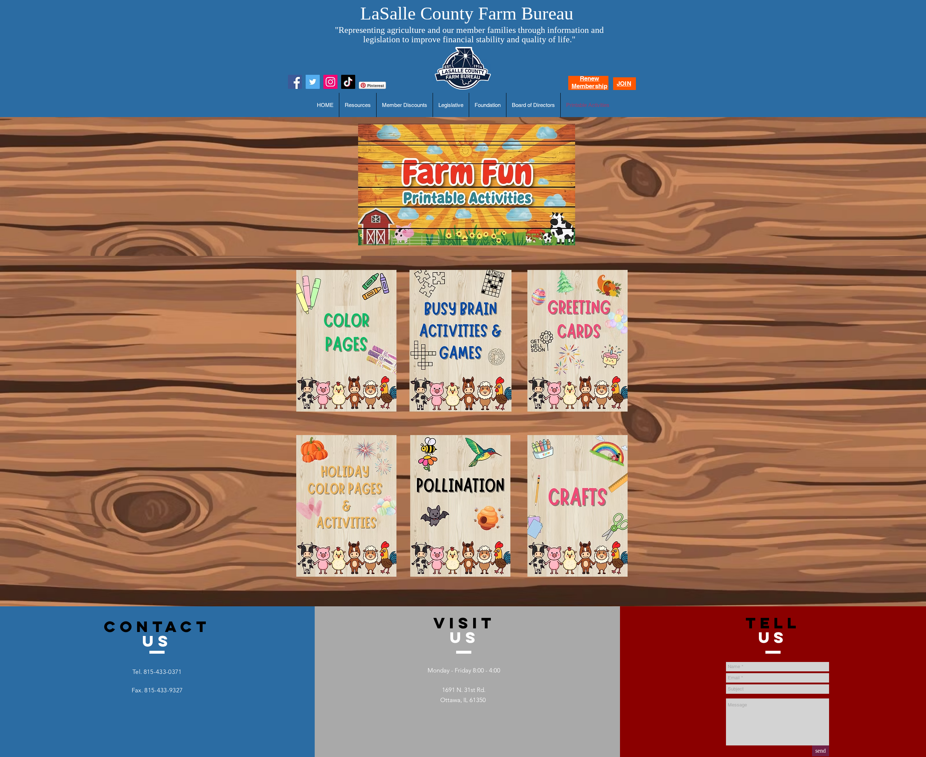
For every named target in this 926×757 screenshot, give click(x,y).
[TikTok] (348, 82)
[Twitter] (313, 82)
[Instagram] (330, 82)
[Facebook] (295, 82)
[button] (357, 105)
